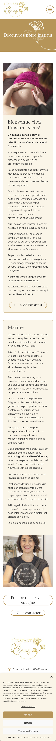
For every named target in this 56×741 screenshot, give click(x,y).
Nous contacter (28, 613)
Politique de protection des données (20, 737)
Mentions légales (43, 737)
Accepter (28, 714)
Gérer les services (28, 707)
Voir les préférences (28, 731)
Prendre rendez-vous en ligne (28, 600)
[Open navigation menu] (50, 9)
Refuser (28, 723)
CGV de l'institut (28, 305)
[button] (51, 676)
